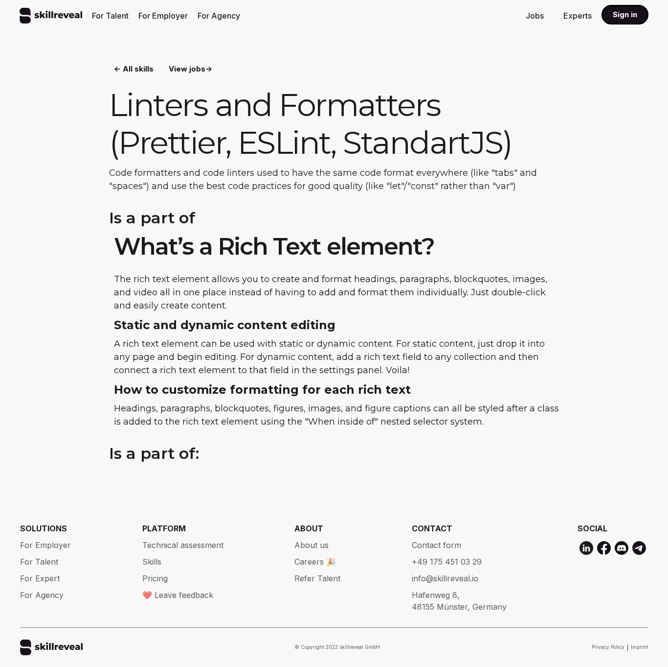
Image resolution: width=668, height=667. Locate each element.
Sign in (625, 14)
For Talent (110, 16)
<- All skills (134, 68)
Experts (577, 16)
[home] (51, 16)
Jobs (535, 16)
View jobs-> (190, 68)
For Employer (163, 16)
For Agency (219, 16)
